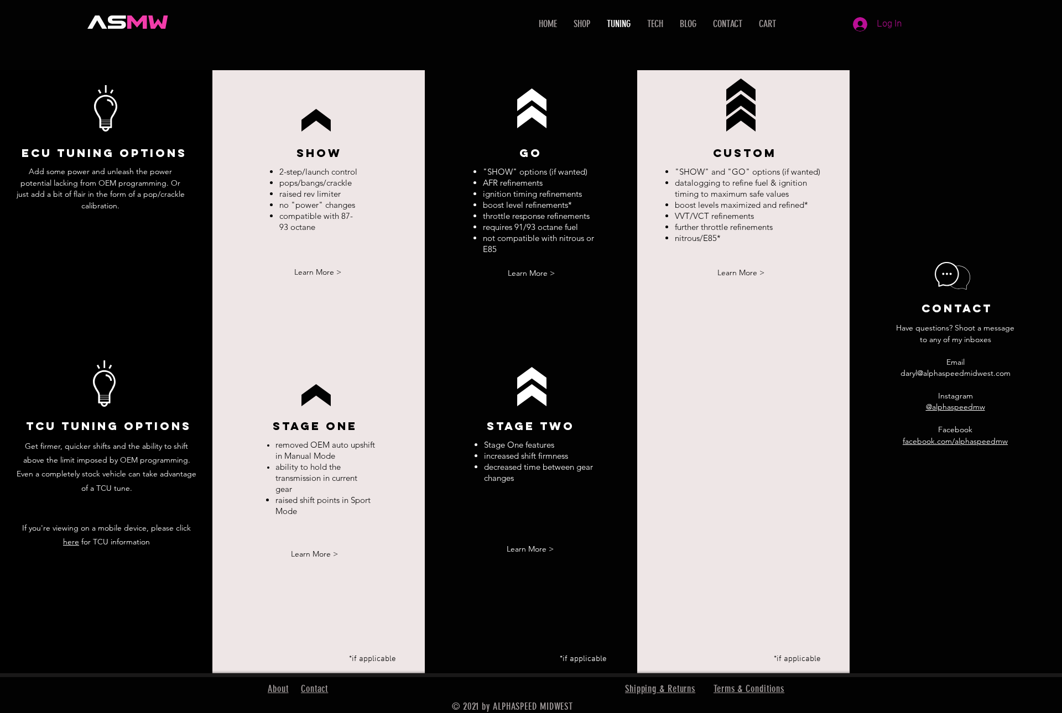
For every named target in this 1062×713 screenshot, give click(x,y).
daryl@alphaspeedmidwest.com (955, 373)
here (71, 542)
